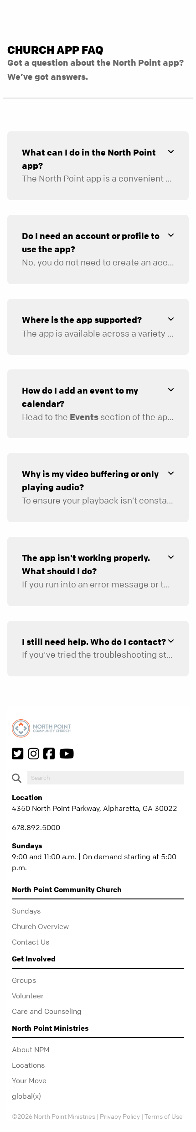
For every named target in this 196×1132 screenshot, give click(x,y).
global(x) (26, 1096)
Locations (28, 1065)
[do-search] (105, 777)
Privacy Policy (120, 1116)
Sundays (26, 910)
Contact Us (30, 941)
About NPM (31, 1049)
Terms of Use (163, 1116)
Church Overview (40, 926)
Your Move (29, 1080)
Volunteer (28, 995)
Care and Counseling (47, 1011)
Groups (24, 980)
